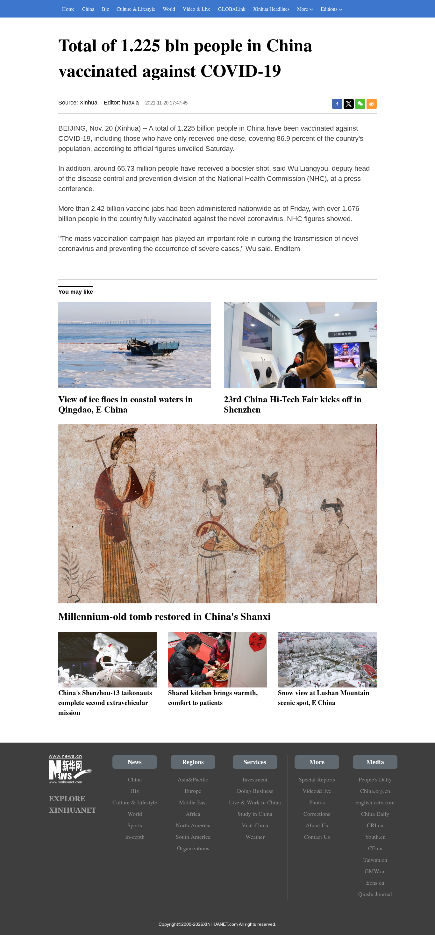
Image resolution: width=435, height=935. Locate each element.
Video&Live (317, 791)
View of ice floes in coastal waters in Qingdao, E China (125, 404)
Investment (255, 779)
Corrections (316, 813)
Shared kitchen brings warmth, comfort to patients (213, 697)
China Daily (375, 813)
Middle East (193, 802)
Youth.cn (375, 836)
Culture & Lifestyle (136, 8)
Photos (317, 802)
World (169, 8)
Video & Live (196, 8)
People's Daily (375, 779)
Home (68, 8)
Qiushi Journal (375, 894)
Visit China (255, 825)
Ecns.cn (375, 882)
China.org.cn (375, 791)
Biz (105, 8)
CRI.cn (375, 825)
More (302, 8)
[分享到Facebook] (337, 104)
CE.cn (375, 848)
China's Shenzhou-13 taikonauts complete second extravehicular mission (105, 702)
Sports (134, 825)
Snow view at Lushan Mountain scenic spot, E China (323, 697)
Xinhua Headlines (271, 8)
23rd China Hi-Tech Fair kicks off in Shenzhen (293, 404)
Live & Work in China (255, 802)
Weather (255, 836)
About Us (317, 825)
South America (193, 836)
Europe (193, 791)
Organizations (193, 848)
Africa (193, 813)
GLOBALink (232, 8)
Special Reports (317, 779)
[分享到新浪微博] (372, 104)
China (88, 8)
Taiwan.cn (375, 859)
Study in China (255, 813)
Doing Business (255, 791)
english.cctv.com (375, 802)
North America (193, 825)
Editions (329, 8)
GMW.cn (375, 871)
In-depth (135, 836)
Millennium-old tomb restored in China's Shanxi (164, 615)
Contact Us (317, 836)
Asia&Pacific (193, 779)
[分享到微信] (360, 104)
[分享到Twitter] (349, 104)
